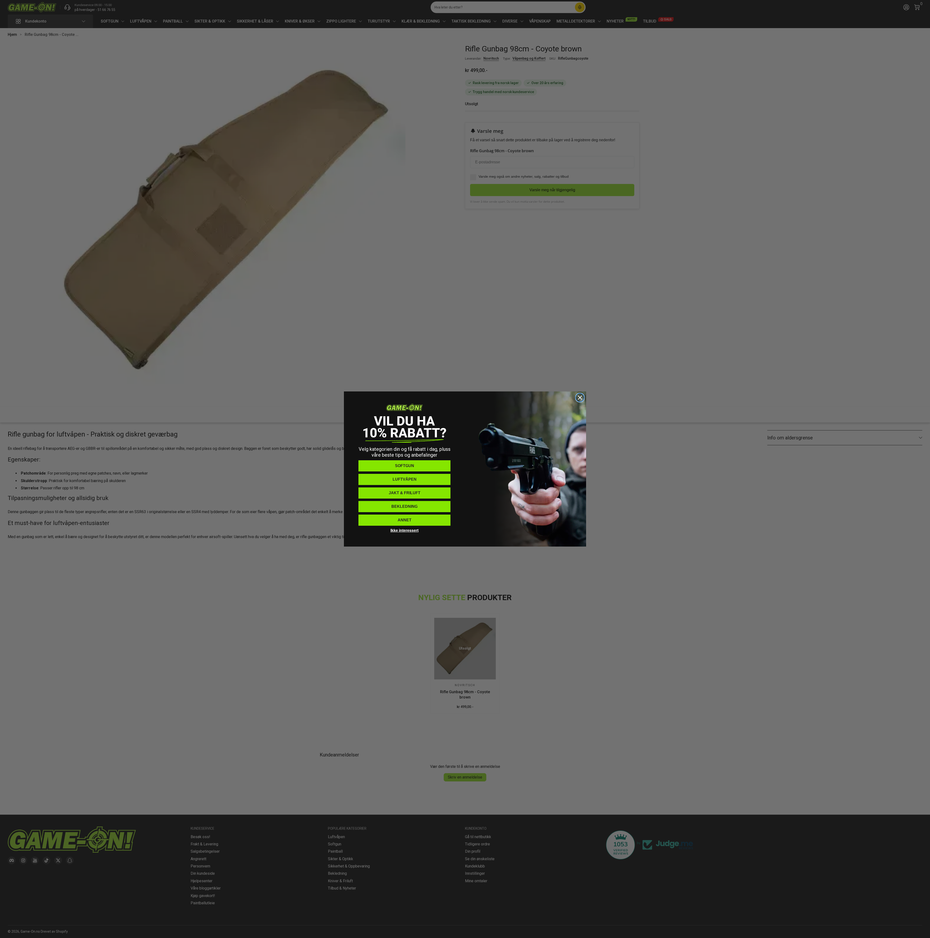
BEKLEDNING (404, 506)
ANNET (404, 520)
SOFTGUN (404, 466)
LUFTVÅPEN (405, 479)
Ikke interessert (404, 530)
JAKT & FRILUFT (404, 493)
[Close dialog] (580, 397)
